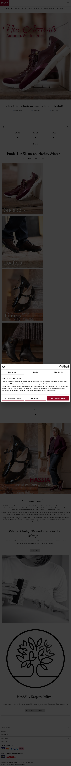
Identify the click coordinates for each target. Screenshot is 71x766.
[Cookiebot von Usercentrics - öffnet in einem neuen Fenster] (61, 366)
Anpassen (34, 398)
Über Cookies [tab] (58, 372)
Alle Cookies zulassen (58, 398)
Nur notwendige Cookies (13, 398)
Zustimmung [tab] (12, 372)
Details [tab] (35, 372)
